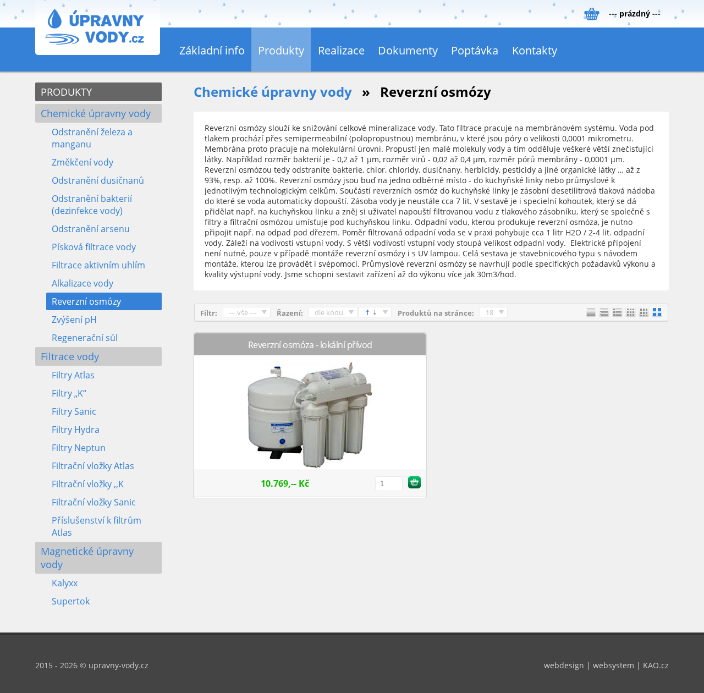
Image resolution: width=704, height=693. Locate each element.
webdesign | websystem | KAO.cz (606, 665)
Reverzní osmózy (86, 301)
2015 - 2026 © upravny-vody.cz (91, 665)
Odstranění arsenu (91, 229)
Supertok (71, 601)
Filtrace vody (70, 356)
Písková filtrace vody (94, 247)
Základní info (212, 50)
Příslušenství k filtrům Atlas (96, 526)
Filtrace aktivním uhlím (98, 265)
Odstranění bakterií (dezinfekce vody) (92, 205)
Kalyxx (65, 583)
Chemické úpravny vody (96, 113)
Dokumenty (408, 50)
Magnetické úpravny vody (87, 557)
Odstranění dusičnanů (98, 180)
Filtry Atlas (73, 375)
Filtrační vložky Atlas (93, 466)
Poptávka (474, 50)
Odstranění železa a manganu (92, 138)
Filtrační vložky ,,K (88, 484)
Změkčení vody (82, 162)
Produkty (281, 50)
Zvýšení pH (74, 320)
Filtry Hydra (76, 430)
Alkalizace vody (82, 283)
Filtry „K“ (69, 393)
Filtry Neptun (79, 448)
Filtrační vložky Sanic (94, 502)
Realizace (341, 50)
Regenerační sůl (85, 338)
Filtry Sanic (74, 411)
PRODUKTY (66, 91)
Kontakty (534, 50)
